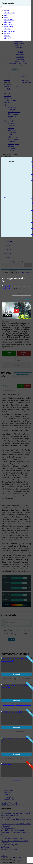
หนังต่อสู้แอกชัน (18, 299)
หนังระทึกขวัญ (26, 299)
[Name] (7, 166)
